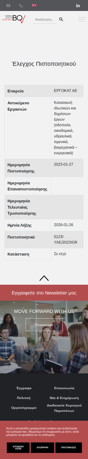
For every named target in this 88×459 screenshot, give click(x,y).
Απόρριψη (42, 447)
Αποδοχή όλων (18, 447)
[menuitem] (34, 5)
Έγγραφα (23, 388)
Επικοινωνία (64, 388)
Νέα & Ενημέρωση (64, 398)
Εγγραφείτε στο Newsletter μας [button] (44, 292)
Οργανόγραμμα (23, 408)
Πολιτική (24, 398)
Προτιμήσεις (68, 447)
